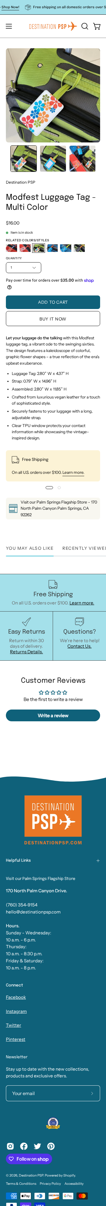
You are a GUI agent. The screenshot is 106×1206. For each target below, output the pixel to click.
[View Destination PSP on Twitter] (37, 1146)
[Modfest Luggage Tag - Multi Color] (23, 158)
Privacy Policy (50, 1184)
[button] (84, 26)
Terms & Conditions (21, 1184)
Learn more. (73, 472)
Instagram (16, 1011)
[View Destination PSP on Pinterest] (51, 1146)
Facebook (16, 997)
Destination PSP (20, 182)
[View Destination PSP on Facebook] (23, 1146)
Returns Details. (26, 652)
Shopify (69, 1175)
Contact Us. (79, 646)
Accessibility (74, 1184)
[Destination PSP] (53, 26)
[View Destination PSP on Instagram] (10, 1146)
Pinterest (15, 1039)
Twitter (13, 1025)
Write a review (53, 715)
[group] (53, 7)
